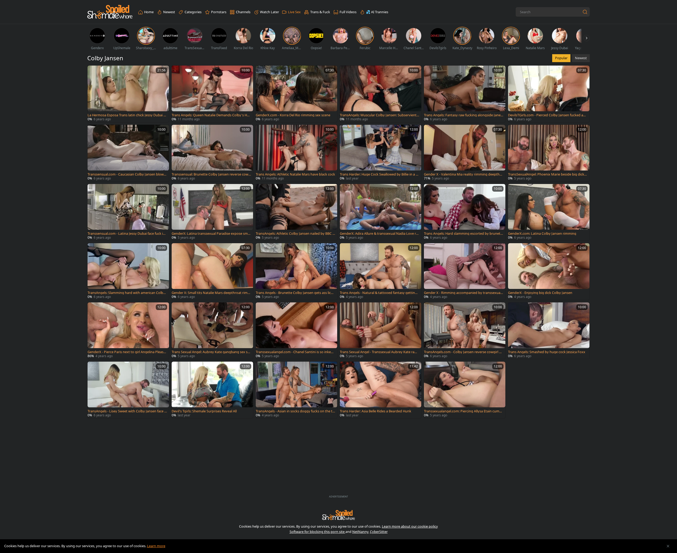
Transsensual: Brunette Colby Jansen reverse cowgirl (211, 174)
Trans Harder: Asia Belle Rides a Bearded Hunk (375, 411)
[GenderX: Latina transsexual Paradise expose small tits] (212, 212)
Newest (581, 58)
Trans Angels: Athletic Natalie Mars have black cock (295, 174)
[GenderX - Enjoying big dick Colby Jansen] (548, 271)
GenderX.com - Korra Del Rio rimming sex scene (293, 115)
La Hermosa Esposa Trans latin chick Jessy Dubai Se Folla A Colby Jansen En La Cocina (126, 115)
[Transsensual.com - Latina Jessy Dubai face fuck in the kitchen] (128, 212)
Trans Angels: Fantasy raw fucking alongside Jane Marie (462, 115)
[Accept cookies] (668, 546)
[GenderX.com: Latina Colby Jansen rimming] (548, 212)
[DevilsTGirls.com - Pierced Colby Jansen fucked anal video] (548, 94)
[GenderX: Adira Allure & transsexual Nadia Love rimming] (380, 212)
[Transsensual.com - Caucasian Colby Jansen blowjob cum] (128, 153)
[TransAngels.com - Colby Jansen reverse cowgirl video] (464, 330)
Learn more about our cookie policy (410, 526)
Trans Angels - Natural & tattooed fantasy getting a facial (378, 292)
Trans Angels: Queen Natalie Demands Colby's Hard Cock (211, 115)
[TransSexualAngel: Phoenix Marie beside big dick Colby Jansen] (548, 153)
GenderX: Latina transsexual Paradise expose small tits (211, 233)
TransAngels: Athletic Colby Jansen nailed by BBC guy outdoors (295, 233)
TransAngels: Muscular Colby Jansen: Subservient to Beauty (379, 115)
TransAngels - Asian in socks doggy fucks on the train (295, 411)
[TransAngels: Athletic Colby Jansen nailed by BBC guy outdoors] (296, 212)
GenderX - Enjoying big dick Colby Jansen (540, 292)
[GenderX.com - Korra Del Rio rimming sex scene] (296, 94)
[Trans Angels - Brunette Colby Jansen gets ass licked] (296, 271)
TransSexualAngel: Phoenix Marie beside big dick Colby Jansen (547, 174)
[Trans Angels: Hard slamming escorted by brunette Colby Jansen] (464, 212)
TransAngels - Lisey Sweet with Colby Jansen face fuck (126, 411)
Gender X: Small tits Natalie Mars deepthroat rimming (211, 292)
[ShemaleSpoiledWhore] (109, 12)
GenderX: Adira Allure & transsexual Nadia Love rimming (378, 233)
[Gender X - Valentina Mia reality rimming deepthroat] (464, 153)
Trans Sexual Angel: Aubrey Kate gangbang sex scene (211, 352)
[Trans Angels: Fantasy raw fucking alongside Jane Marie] (464, 94)
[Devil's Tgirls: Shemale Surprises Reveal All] (212, 390)
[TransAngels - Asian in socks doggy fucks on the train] (296, 390)
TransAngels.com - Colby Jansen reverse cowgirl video (463, 352)
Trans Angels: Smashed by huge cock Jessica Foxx (546, 352)
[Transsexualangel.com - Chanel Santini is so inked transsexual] (296, 330)
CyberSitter (379, 531)
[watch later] (94, 72)
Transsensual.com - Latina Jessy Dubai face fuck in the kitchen (126, 233)
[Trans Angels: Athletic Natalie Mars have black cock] (296, 153)
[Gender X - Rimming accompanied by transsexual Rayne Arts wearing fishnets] (464, 271)
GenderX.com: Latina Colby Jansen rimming (542, 233)
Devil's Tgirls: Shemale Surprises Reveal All (204, 411)
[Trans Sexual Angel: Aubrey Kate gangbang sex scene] (212, 330)
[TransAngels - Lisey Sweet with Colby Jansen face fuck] (128, 390)
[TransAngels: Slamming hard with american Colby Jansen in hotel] (128, 271)
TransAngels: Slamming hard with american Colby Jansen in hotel (127, 292)
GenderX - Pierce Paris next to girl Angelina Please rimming (126, 352)
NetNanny (360, 531)
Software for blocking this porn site (317, 531)
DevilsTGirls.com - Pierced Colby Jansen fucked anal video (547, 115)
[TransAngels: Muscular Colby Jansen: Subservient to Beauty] (380, 94)
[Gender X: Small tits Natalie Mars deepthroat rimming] (212, 271)
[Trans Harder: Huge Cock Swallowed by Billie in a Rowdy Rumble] (380, 153)
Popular (561, 58)
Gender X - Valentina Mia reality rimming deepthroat (463, 174)
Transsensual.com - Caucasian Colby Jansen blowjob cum (127, 174)
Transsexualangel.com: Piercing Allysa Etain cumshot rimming (463, 411)
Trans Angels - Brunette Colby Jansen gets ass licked (295, 292)
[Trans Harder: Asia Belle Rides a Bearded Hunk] (380, 390)
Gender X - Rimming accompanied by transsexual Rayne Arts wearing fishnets (462, 292)
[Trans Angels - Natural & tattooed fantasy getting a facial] (380, 271)
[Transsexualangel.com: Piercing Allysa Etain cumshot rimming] (464, 390)
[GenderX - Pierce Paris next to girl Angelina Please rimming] (128, 330)
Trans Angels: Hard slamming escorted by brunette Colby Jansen (463, 233)
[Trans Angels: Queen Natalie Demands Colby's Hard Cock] (212, 94)
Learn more (156, 545)
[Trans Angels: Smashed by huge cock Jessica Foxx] (548, 330)
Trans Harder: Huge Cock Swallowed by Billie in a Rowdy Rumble (379, 174)
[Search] (584, 11)
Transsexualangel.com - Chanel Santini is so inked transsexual (295, 352)
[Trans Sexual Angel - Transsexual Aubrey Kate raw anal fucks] (380, 330)
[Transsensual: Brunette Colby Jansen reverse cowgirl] (212, 153)
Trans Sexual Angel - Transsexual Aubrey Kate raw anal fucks (378, 352)
